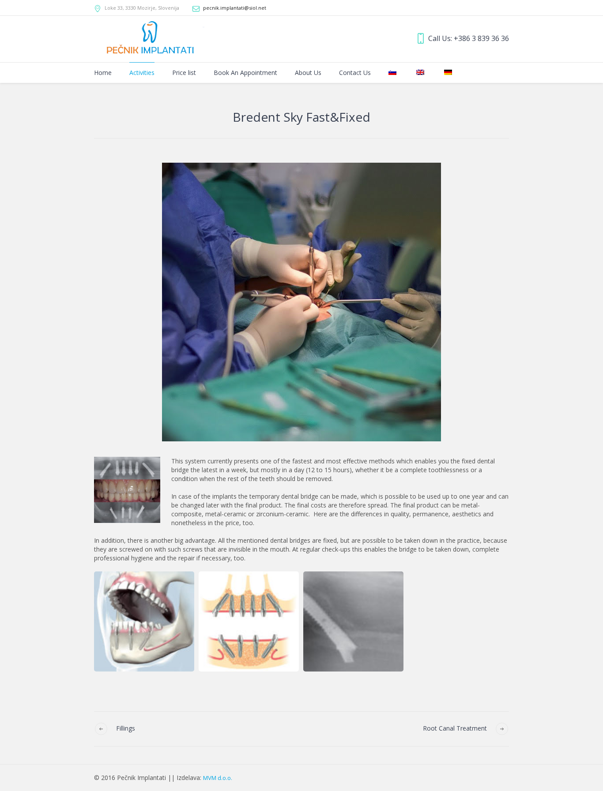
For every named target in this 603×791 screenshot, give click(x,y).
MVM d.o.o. (217, 778)
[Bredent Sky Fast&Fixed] (301, 302)
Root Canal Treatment (455, 728)
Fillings (125, 728)
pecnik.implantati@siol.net (234, 7)
